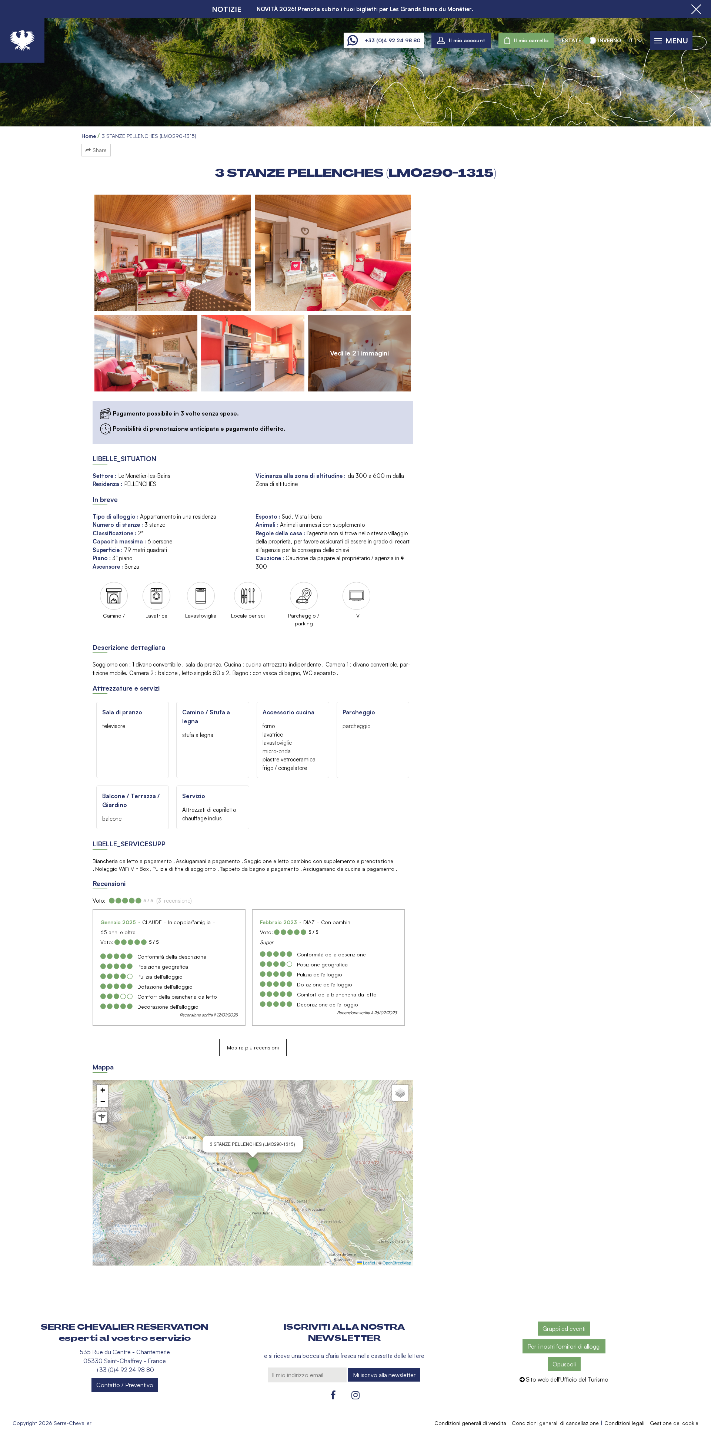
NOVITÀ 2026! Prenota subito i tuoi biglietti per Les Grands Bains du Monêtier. (365, 9)
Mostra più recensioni (253, 1047)
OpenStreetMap (397, 1263)
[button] (526, 40)
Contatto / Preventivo (124, 1385)
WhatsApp (352, 40)
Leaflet (368, 1263)
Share (100, 150)
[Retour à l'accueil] (22, 40)
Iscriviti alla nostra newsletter (344, 1332)
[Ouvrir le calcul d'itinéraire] (101, 1117)
